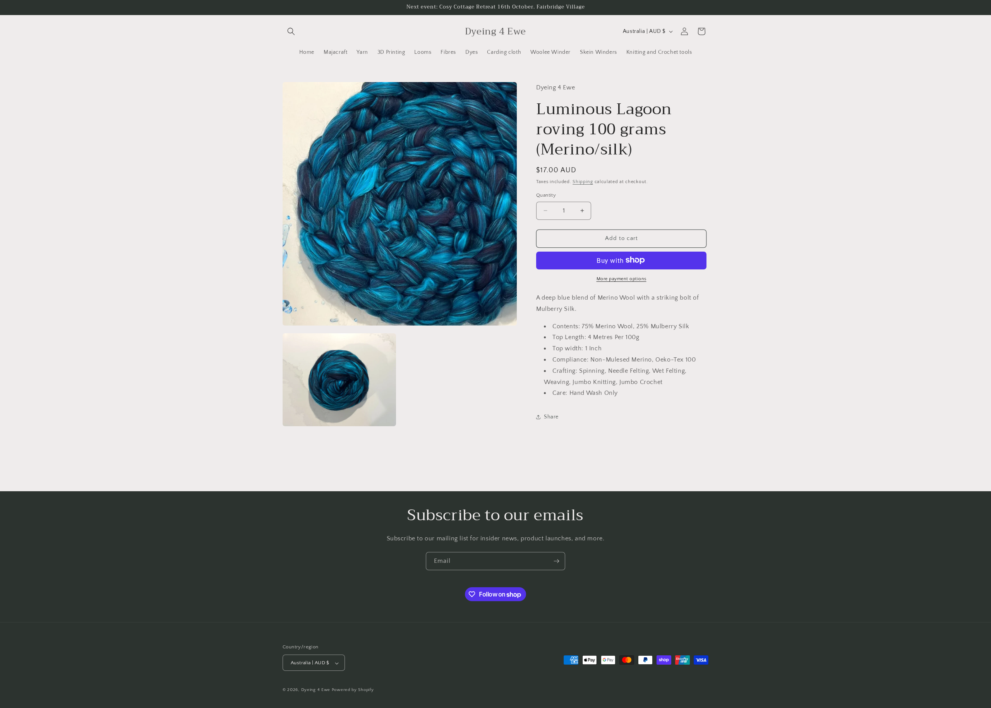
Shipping (583, 181)
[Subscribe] (556, 561)
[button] (291, 31)
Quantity (546, 195)
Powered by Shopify (353, 690)
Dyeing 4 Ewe (315, 690)
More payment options (621, 278)
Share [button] (551, 416)
